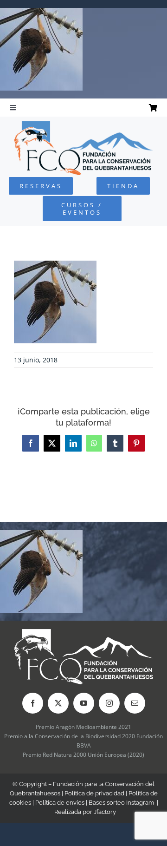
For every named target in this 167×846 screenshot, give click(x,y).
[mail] (134, 703)
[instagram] (109, 703)
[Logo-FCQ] (83, 125)
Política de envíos (59, 802)
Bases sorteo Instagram (121, 802)
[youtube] (83, 703)
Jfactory (105, 811)
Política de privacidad (94, 793)
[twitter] (58, 703)
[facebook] (32, 703)
